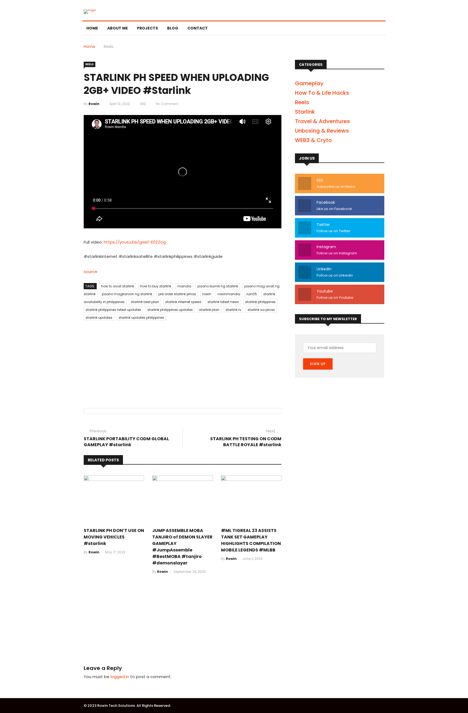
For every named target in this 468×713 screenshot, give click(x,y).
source (91, 271)
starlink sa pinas (261, 309)
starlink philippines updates (170, 309)
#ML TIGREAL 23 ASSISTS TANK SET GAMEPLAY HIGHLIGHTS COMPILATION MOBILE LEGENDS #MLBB (251, 540)
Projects (147, 28)
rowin (94, 103)
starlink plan (209, 309)
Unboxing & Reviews (322, 130)
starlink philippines (260, 302)
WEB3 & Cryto (313, 140)
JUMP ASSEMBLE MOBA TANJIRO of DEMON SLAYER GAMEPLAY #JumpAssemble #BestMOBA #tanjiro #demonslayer (182, 546)
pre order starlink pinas (177, 294)
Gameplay (309, 83)
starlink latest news (223, 302)
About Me (117, 28)
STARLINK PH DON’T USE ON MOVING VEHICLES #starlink (114, 537)
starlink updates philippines (141, 317)
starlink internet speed (183, 302)
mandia (184, 286)
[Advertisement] (182, 359)
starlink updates (99, 317)
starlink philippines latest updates (113, 309)
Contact (197, 28)
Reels (108, 46)
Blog (172, 28)
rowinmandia (228, 294)
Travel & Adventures (322, 121)
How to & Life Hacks (322, 93)
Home (92, 28)
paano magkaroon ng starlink (127, 294)
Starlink (305, 112)
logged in (119, 676)
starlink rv (233, 309)
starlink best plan (145, 302)
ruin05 (251, 294)
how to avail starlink (117, 286)
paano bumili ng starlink (217, 286)
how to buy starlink (155, 286)
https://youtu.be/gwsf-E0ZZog (135, 242)
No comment (167, 103)
